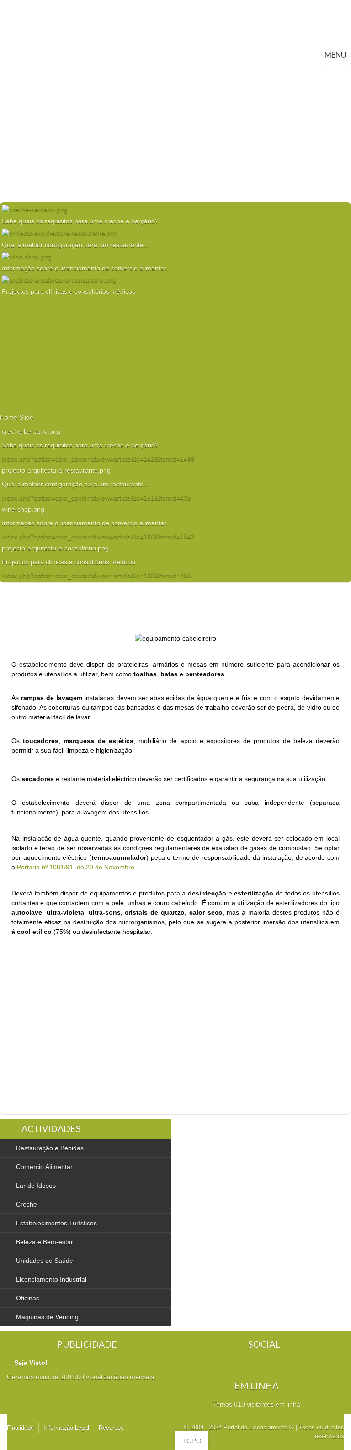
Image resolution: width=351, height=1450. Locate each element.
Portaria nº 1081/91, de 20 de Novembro (75, 867)
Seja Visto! (31, 1362)
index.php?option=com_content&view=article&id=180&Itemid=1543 (98, 536)
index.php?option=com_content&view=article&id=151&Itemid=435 (96, 497)
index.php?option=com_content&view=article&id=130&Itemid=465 (96, 575)
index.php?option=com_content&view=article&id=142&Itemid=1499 (98, 459)
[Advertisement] (175, 134)
